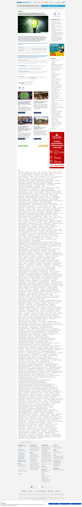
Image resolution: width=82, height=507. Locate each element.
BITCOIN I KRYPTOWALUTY (56, 87)
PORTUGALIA (32, 180)
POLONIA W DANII (28, 429)
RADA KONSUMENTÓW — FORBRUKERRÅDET (31, 290)
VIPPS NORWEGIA (31, 257)
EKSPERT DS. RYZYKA (21, 438)
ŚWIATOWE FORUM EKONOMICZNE (23, 180)
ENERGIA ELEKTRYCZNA (44, 32)
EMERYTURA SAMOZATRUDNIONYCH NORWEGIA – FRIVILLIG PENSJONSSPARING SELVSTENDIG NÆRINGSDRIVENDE (35, 385)
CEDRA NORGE (41, 432)
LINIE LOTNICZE (54, 88)
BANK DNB (60, 217)
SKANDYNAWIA (42, 193)
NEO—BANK (27, 179)
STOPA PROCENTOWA (57, 271)
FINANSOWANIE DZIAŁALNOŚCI (33, 223)
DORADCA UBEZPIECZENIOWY (34, 327)
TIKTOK (42, 237)
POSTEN (27, 297)
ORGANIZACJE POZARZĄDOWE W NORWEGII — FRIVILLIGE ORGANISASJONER (29, 324)
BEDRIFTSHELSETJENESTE (57, 317)
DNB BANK (25, 257)
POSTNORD (42, 314)
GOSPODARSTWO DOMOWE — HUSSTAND (24, 189)
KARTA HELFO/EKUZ (44, 307)
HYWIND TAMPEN (54, 214)
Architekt (43, 477)
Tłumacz (43, 474)
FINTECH (36, 176)
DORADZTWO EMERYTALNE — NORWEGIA (36, 405)
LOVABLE (50, 307)
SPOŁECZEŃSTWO (54, 75)
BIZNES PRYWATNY (47, 395)
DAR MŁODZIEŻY (31, 277)
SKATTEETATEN (20, 257)
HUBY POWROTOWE (21, 264)
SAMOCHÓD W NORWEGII (58, 210)
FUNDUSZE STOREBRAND (54, 254)
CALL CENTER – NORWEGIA (22, 401)
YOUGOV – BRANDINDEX (39, 257)
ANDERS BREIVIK (34, 226)
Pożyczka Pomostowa (34, 464)
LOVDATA (19, 297)
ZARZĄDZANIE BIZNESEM (56, 89)
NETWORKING (59, 291)
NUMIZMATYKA (61, 284)
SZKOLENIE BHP (42, 371)
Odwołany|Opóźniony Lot (58, 457)
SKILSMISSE (54, 251)
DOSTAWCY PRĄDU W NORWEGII (55, 244)
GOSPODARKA (54, 76)
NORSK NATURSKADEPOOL (39, 341)
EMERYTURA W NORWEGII (56, 86)
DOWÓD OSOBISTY (21, 267)
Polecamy (39, 2)
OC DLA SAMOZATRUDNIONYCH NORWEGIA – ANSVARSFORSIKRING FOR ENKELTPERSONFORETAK (32, 382)
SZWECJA (51, 216)
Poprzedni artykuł (23, 145)
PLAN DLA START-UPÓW (34, 287)
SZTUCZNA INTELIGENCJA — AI (57, 307)
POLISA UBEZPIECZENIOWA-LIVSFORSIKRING (37, 179)
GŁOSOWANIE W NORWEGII (45, 273)
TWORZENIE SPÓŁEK (26, 287)
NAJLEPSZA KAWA (52, 425)
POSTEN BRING (32, 297)
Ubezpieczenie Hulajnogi (46, 463)
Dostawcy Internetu (57, 446)
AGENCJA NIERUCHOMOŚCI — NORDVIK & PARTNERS (26, 341)
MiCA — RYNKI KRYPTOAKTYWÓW (55, 402)
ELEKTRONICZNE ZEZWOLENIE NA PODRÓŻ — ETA (49, 351)
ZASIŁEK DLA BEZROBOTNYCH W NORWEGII (38, 374)
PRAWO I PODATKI (60, 207)
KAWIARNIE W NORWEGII (22, 426)
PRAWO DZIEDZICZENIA (33, 261)
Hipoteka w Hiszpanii (34, 468)
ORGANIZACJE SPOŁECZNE (56, 122)
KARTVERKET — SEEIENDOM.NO (32, 281)
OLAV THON (51, 243)
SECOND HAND (57, 187)
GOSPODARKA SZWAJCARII (42, 362)
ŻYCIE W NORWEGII (55, 126)
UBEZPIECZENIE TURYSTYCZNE (39, 365)
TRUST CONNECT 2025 (35, 355)
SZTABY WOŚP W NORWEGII (43, 247)
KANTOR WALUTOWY (21, 304)
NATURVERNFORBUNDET (22, 234)
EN (64, 2)
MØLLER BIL (26, 288)
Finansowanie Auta (33, 453)
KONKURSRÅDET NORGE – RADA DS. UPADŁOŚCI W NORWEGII (27, 378)
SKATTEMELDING (52, 270)
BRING (23, 297)
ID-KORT (41, 267)
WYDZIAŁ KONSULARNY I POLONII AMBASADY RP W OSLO (34, 274)
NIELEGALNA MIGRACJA (38, 264)
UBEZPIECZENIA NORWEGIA (33, 220)
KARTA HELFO (38, 307)
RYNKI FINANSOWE (55, 119)
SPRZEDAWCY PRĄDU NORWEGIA (52, 321)
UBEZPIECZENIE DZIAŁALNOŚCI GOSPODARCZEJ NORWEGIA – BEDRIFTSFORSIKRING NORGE (31, 381)
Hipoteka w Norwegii (34, 457)
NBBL (50, 196)
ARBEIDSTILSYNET (25, 318)
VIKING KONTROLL (21, 290)
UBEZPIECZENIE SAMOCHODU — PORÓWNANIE (38, 328)
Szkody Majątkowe (57, 464)
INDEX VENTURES (57, 308)
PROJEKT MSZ (47, 428)
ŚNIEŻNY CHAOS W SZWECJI (22, 408)
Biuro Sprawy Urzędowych (58, 469)
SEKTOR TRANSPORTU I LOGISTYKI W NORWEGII (43, 297)
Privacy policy (45, 501)
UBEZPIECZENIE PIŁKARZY (22, 428)
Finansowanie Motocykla (35, 456)
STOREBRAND (41, 220)
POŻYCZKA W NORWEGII (56, 80)
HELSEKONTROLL (45, 318)
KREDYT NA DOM (54, 81)
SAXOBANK (25, 237)
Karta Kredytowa (44, 467)
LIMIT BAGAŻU (42, 311)
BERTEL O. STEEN (20, 288)
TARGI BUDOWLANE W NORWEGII (31, 348)
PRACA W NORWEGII (53, 177)
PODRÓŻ (53, 63)
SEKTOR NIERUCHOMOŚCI (42, 358)
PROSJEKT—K (46, 216)
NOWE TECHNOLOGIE (55, 66)
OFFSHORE (56, 193)
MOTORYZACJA (54, 118)
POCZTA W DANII (57, 392)
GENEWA (28, 361)
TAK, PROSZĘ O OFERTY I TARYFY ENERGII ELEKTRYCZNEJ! (29, 68)
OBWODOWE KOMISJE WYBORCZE (34, 273)
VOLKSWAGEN (45, 217)
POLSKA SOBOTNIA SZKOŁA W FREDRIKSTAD (24, 331)
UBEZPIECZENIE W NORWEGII (27, 173)
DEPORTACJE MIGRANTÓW (47, 263)
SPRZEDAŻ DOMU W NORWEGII (22, 334)
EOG (38, 267)
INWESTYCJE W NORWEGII (22, 317)
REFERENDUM (46, 401)
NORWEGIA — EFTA (29, 399)
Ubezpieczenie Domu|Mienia (44, 451)
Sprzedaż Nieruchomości (35, 447)
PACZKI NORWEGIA (48, 314)
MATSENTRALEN (60, 324)
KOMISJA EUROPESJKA (47, 264)
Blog (42, 2)
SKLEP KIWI (41, 392)
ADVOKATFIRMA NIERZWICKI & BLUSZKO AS (24, 270)
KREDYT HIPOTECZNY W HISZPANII (34, 217)
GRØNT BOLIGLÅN (57, 368)
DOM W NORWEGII (55, 83)
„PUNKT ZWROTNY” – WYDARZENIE (23, 347)
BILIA (30, 288)
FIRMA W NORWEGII (55, 70)
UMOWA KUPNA (30, 291)
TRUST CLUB (60, 352)
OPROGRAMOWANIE (21, 308)
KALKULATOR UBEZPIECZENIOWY (23, 327)
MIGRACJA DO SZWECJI (21, 398)
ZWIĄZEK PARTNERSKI (42, 261)
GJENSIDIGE (51, 220)
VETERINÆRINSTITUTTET (30, 234)
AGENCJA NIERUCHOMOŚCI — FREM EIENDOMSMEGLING (47, 338)
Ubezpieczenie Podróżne (46, 452)
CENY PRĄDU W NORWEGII (43, 250)
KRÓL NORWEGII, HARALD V (47, 223)
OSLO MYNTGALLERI (47, 284)
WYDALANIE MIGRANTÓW (56, 264)
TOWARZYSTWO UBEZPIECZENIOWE (53, 355)
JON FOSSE (58, 216)
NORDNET (19, 314)
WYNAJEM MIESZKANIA (42, 176)
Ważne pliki (58, 491)
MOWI (59, 251)
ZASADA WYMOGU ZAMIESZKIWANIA (23, 432)
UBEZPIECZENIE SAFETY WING (22, 364)
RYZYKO (47, 177)
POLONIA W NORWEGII (54, 428)
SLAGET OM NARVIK (29, 425)
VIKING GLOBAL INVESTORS (22, 227)
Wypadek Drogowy (57, 462)
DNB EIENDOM (28, 280)
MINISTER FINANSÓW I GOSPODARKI (41, 409)
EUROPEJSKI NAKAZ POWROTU (57, 263)
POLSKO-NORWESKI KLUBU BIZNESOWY (51, 352)
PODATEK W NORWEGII (36, 270)
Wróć (20, 11)
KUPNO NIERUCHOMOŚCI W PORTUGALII (24, 226)
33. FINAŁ (50, 247)
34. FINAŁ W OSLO (56, 411)
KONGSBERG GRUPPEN (57, 243)
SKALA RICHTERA (20, 418)
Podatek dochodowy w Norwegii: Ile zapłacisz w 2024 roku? (56, 30)
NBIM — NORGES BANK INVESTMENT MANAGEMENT (25, 193)
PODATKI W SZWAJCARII (30, 402)
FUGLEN (35, 425)
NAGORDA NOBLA (37, 344)
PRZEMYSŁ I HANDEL (37, 399)
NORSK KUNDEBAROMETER (56, 197)
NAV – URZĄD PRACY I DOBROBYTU (23, 261)
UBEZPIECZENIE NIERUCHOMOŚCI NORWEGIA (44, 436)
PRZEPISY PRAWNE (46, 398)
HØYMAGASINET (45, 347)
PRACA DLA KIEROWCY (55, 297)
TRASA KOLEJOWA (46, 418)
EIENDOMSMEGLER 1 (21, 280)
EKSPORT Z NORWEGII (21, 399)
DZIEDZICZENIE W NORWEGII (22, 368)
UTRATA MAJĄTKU (39, 438)
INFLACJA (50, 271)
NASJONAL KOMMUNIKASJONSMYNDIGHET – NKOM (55, 399)
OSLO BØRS (20, 177)
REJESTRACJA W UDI (27, 374)
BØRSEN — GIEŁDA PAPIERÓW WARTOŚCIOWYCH (40, 233)
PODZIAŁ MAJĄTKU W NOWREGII (46, 251)
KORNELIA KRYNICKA (50, 368)
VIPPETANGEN (20, 277)
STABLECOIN (47, 402)
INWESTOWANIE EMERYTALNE (47, 405)
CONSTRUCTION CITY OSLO (22, 419)
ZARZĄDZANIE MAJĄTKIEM (56, 74)
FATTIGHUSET (55, 324)
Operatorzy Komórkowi (57, 447)
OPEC (37, 206)
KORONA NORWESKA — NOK (40, 210)
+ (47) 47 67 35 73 (21, 456)
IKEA (31, 177)
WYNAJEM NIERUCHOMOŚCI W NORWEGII (32, 196)
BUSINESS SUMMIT (47, 274)
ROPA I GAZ (40, 206)
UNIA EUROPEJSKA (55, 94)
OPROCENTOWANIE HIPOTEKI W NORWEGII (24, 301)
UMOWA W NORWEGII (49, 210)
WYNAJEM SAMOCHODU (21, 214)
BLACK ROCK (61, 254)
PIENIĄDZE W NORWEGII (34, 392)
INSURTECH (61, 193)
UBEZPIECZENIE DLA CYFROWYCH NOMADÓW (51, 364)
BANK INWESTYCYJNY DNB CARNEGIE (40, 317)
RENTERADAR (35, 301)
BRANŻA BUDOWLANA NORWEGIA (53, 358)
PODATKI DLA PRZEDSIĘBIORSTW (44, 415)
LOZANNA (32, 361)
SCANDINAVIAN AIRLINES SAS (49, 187)
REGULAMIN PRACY (49, 371)
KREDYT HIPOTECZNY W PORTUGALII (57, 223)
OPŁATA (60, 173)
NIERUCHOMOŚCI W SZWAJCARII (23, 233)
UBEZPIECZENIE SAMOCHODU (57, 100)
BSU (34, 210)
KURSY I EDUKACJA (55, 120)
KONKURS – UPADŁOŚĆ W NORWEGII (42, 375)
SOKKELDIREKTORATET (31, 311)
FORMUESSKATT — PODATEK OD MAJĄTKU (37, 395)
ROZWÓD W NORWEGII (51, 250)
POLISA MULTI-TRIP (52, 304)
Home (34, 2)
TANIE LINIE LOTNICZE (49, 311)
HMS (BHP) (19, 318)
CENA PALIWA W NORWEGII (55, 415)
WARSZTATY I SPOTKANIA (53, 347)
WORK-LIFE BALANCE (31, 206)
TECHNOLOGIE (31, 176)
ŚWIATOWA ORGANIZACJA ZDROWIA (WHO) (24, 200)
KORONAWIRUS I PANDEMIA (56, 106)
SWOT (39, 189)
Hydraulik (43, 473)
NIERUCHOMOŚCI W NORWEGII (57, 65)
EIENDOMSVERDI (55, 196)
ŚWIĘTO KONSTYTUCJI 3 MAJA (39, 277)
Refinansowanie (33, 461)
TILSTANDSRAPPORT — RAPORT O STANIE (48, 334)
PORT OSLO (25, 277)
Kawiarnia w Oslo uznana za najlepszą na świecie (40, 102)
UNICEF (19, 325)
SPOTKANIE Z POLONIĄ (41, 294)
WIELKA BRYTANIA (27, 240)
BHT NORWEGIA (49, 317)
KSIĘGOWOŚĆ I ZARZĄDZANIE (57, 111)
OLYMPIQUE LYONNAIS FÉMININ (41, 422)
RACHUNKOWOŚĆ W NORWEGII (32, 227)
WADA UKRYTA (43, 288)
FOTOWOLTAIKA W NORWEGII (22, 217)
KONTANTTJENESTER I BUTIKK (56, 391)
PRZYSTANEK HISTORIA (21, 425)
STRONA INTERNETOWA (35, 308)
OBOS (55, 216)
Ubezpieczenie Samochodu (46, 446)
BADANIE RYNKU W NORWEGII (36, 203)
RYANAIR (37, 311)
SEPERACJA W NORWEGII (22, 251)
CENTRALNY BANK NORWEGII (43, 271)
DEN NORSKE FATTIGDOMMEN (46, 324)
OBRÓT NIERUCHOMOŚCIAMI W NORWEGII (24, 203)
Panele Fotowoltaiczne (57, 452)
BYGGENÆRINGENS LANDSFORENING (31, 230)
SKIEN (54, 291)
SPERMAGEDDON (30, 435)
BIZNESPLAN (43, 189)
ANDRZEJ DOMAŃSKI (52, 409)
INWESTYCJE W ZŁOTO (40, 254)
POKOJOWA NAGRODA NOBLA (45, 344)
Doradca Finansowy (45, 481)
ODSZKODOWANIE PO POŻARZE (23, 436)
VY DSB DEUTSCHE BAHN (34, 418)
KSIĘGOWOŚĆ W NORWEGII (56, 93)
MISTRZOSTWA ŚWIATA (21, 254)
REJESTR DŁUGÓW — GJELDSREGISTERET (40, 183)
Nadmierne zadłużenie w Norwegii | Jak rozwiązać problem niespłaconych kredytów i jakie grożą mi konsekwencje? (57, 38)
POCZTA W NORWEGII (26, 314)
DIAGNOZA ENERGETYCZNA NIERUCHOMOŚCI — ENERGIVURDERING (42, 200)
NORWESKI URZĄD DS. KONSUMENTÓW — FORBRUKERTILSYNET (49, 290)
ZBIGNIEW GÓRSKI (55, 328)
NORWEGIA (53, 129)
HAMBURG (40, 418)
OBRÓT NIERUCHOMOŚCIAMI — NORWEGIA (24, 284)
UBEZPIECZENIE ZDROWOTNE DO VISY (51, 365)
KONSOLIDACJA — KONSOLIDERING (34, 190)
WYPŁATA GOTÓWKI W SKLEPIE (46, 391)
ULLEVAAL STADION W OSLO (22, 422)
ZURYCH (19, 361)
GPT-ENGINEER (42, 308)
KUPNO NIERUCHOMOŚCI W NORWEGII (37, 224)
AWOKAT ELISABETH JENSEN (22, 213)
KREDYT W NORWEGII (55, 60)
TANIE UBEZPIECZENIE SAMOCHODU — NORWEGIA (45, 325)
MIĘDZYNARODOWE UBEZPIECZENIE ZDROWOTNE (25, 365)
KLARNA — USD (38, 402)
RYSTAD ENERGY (59, 301)
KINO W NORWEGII (42, 230)
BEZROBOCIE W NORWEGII (30, 260)
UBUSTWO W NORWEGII (32, 325)
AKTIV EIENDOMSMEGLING (22, 281)
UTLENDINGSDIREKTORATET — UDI (56, 372)
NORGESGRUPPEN (26, 392)
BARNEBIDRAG (29, 251)
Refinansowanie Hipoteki (35, 466)
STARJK (29, 237)
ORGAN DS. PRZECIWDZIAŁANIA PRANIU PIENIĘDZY (49, 234)
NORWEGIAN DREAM (21, 207)
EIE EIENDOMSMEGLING (35, 280)
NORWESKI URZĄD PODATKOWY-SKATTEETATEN (44, 207)
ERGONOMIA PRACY (53, 318)
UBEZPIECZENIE (55, 217)
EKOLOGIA (36, 193)
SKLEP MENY (51, 392)
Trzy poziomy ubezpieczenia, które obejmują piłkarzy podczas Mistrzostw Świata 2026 (24, 103)
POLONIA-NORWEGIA (21, 260)
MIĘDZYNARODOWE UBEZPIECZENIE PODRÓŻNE (36, 364)
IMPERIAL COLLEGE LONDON (22, 435)
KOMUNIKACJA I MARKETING (56, 117)
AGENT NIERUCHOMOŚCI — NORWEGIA (56, 281)
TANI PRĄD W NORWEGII (41, 321)
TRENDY (43, 177)
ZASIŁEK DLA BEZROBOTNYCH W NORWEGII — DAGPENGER (26, 375)
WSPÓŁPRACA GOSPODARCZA (38, 411)
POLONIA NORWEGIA (36, 412)
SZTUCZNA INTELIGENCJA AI (22, 206)
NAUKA (40, 177)
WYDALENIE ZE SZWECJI (30, 398)
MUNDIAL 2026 (41, 426)
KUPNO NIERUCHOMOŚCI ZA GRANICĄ (24, 224)
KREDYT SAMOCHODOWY (50, 227)
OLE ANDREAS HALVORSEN (54, 226)
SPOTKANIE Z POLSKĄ (48, 253)
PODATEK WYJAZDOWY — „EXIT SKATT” (51, 230)
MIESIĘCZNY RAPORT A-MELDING (58, 371)
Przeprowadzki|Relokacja (58, 458)
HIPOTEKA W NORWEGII (56, 113)
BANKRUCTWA (35, 358)
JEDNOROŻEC (28, 308)
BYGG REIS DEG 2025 (21, 348)
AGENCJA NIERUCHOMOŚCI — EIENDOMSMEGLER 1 (43, 337)
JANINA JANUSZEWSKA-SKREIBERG (49, 257)
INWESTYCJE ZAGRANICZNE (48, 411)
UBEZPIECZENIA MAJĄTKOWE (57, 64)
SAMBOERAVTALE (38, 263)
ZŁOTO (52, 176)
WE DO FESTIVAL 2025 (58, 345)
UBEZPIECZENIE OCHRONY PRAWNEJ (39, 291)
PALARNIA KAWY (40, 425)
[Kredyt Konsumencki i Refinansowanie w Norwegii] (57, 150)
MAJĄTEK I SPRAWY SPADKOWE (22, 250)
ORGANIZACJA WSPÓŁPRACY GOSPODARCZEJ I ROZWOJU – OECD (27, 300)
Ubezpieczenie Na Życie (46, 456)
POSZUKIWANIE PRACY (43, 260)
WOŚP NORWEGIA (43, 412)
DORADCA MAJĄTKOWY (31, 263)
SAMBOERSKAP (56, 261)
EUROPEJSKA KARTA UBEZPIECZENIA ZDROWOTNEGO (26, 307)
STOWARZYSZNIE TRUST (53, 354)
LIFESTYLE (53, 72)
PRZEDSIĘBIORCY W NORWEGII (56, 395)
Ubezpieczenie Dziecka (46, 457)
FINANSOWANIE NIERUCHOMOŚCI (37, 284)
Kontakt (51, 2)
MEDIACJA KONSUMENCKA (22, 291)
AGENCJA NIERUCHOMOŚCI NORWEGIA (38, 331)
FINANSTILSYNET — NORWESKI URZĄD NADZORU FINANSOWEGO (34, 197)
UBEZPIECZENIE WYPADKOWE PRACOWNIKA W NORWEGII (26, 372)
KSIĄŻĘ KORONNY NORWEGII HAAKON (57, 274)
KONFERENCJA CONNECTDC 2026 (56, 418)
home (18, 8)
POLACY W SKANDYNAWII (52, 429)
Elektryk (43, 472)
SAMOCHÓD (55, 173)
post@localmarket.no (28, 84)
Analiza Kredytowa (33, 460)
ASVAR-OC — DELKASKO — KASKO (38, 173)
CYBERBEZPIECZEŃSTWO (22, 210)
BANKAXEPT (20, 392)
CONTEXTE (19, 287)
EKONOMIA (53, 77)
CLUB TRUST (61, 213)
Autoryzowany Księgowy (46, 479)
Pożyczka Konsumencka (34, 465)
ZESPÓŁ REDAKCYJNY (29, 81)
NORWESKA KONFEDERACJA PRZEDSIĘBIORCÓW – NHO (26, 409)
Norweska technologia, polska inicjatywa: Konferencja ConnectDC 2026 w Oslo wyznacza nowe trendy (25, 129)
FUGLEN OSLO (46, 425)
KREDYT (50, 217)
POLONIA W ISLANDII (44, 429)
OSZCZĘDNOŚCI (29, 210)
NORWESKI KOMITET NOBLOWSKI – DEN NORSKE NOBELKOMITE (27, 345)
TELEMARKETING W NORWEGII (32, 401)
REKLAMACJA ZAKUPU (42, 287)
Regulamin (50, 491)
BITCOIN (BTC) (56, 311)
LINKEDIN (54, 206)
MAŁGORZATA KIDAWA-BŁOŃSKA (32, 294)
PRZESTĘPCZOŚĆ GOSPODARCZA (38, 216)
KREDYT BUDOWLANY (37, 186)
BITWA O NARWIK (50, 422)
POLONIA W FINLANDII (36, 429)
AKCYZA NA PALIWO (35, 415)
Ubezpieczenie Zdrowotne (46, 459)
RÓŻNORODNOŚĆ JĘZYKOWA (44, 361)
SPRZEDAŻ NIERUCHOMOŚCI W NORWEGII (51, 213)
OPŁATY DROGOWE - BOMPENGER (44, 244)
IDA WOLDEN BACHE (42, 300)
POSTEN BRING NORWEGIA (35, 314)
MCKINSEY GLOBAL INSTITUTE (58, 200)
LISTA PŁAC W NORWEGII (49, 374)
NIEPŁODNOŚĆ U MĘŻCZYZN (39, 435)
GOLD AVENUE (47, 254)
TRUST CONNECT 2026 (31, 419)
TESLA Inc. (43, 186)
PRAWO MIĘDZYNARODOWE (33, 250)
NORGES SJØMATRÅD (59, 233)
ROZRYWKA (35, 177)
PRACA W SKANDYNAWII (56, 78)
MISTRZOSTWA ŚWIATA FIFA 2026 (49, 426)
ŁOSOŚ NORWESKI (51, 233)
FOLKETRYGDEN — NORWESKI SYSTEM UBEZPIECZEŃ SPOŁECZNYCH (28, 371)
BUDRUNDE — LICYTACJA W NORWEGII (34, 334)
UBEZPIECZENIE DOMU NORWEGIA (56, 435)
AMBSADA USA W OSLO (21, 415)
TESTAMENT (20, 263)
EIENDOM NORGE (20, 197)
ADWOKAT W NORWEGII (56, 112)
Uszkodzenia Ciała (56, 463)
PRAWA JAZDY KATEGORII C (22, 298)
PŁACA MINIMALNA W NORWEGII (23, 243)
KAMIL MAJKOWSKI (45, 354)
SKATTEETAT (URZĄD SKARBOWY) (23, 271)
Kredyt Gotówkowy (33, 459)
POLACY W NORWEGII (50, 294)
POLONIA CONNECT (40, 428)
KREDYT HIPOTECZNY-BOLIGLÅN (23, 176)
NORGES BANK (57, 180)
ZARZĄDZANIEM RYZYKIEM (56, 123)
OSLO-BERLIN (27, 418)
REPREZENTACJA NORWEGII (32, 428)
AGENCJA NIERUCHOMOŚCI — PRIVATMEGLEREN (40, 335)
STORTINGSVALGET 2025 (55, 314)
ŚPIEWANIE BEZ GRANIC (21, 294)
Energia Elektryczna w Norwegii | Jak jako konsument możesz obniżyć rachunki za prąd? (44, 8)
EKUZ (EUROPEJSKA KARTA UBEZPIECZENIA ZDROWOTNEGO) (38, 243)
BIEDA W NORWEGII (25, 325)
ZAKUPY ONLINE (54, 102)
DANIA (30, 233)
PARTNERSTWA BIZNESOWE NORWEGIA (24, 355)
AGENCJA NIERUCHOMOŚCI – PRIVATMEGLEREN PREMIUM (36, 368)
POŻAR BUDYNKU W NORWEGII (30, 438)
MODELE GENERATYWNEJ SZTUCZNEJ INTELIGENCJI (40, 388)
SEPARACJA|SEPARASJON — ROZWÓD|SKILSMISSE (48, 190)
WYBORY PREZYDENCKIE (54, 273)
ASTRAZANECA (59, 190)
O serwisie (46, 2)
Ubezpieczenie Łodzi (45, 449)
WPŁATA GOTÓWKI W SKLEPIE (36, 391)
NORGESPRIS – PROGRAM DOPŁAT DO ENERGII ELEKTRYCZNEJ (27, 321)
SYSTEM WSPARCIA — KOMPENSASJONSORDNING (25, 186)
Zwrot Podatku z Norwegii (58, 456)
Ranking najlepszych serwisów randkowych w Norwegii (57, 27)
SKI (32, 267)
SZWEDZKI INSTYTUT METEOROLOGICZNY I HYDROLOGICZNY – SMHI (38, 408)
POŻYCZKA (19, 173)
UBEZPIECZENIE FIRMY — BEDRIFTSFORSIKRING (54, 183)
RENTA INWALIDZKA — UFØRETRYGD (50, 267)
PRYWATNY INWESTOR (34, 432)
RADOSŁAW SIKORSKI (50, 412)
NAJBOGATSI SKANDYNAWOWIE (23, 190)
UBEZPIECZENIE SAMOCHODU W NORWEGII (46, 327)
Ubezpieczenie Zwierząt (46, 455)
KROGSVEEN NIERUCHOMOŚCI (44, 280)
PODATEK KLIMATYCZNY (21, 402)
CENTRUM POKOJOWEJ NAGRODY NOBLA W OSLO (46, 345)
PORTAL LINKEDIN (51, 260)
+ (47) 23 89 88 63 (21, 449)
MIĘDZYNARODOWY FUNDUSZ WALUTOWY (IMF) (25, 183)
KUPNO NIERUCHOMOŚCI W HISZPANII (49, 224)
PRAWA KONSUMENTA (36, 288)
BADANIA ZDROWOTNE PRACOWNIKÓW (36, 318)
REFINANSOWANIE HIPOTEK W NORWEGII (44, 301)
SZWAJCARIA (54, 207)
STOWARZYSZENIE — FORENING (30, 207)
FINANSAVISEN (30, 298)
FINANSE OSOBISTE (26, 177)
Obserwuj (19, 89)
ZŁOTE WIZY (46, 206)
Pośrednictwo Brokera (34, 450)
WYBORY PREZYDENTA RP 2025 (22, 273)
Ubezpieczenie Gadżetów (46, 460)
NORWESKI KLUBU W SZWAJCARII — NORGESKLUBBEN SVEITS (27, 362)
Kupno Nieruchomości (34, 446)
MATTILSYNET (38, 234)
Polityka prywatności (40, 491)
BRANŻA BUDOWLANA (21, 230)
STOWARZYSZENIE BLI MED (39, 253)
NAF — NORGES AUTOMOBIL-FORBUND (52, 288)
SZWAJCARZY (40, 401)
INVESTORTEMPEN (30, 317)
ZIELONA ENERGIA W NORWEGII (52, 419)
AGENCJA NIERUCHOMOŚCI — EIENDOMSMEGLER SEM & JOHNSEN (27, 338)
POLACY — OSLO (20, 354)
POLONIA (53, 127)
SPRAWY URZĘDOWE (21, 179)
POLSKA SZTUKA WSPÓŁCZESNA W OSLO (36, 347)
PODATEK (51, 173)
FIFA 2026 (36, 426)
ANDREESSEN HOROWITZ (50, 308)
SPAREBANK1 (46, 220)
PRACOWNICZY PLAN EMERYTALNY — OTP (43, 372)
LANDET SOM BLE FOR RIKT (22, 311)
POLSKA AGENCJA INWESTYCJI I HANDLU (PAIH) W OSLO (45, 348)
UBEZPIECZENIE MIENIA (32, 436)
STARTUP (53, 101)
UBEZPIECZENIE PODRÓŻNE (56, 104)
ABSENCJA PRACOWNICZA (36, 237)
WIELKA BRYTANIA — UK (21, 352)
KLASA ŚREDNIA (20, 240)
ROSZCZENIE (46, 341)
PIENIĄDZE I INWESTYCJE (56, 69)
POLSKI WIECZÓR (49, 291)
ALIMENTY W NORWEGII (36, 251)
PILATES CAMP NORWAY (48, 237)
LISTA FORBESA (54, 92)
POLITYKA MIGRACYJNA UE (30, 264)
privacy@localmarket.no (22, 461)
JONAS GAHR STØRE (29, 247)
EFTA (35, 267)
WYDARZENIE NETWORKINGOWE (36, 354)
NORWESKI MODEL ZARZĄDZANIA (50, 432)
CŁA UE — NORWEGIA (60, 398)
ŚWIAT (49, 176)
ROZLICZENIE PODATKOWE (34, 271)
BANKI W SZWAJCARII (50, 362)
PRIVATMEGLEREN (53, 280)
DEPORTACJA (53, 398)
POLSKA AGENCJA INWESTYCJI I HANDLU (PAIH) (25, 411)
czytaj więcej (21, 112)
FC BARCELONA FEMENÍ (31, 422)
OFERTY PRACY (34, 189)
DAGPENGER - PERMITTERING (49, 180)
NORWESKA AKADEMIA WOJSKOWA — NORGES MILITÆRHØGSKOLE (28, 244)
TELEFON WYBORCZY (21, 274)
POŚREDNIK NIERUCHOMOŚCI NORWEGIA (52, 331)
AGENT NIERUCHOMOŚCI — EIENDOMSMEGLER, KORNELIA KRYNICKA (37, 214)
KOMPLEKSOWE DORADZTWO (22, 223)
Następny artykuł (43, 145)
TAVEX (40, 223)
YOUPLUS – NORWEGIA (43, 355)
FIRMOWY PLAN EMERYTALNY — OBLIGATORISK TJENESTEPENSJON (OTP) (28, 187)
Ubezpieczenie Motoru (46, 447)
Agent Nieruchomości (45, 476)
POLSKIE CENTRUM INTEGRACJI (57, 253)
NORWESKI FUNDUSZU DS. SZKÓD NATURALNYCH (25, 344)
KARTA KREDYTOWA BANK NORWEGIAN (42, 304)
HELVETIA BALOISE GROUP (57, 436)
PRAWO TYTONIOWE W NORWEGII (23, 405)
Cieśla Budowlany (44, 478)
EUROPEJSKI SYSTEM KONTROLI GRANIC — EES (33, 351)
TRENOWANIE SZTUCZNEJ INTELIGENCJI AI (24, 388)
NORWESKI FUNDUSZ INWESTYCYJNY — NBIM (52, 277)
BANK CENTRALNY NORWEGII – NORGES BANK (53, 300)
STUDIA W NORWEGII (21, 247)
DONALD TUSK (36, 247)
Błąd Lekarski (55, 466)
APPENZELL (24, 361)
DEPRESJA (37, 260)
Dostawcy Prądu (56, 451)
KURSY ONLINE (57, 260)
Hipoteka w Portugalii (34, 469)
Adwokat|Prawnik (44, 470)
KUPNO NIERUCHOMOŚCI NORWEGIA (44, 281)
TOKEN (42, 402)
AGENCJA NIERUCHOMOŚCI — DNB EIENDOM (24, 335)
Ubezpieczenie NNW (45, 453)
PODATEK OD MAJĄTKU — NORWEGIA (23, 395)
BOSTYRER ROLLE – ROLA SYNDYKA (54, 375)
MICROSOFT (20, 237)
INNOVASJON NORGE (37, 298)
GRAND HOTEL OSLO (54, 284)
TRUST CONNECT (26, 354)
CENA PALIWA (29, 415)
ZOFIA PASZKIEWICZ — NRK (53, 388)
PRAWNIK (24, 263)
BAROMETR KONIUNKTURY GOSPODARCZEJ (24, 358)
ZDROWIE (53, 105)
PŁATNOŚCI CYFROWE (42, 227)
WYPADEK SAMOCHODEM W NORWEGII (24, 328)
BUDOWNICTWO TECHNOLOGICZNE (41, 419)
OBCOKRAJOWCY (27, 267)
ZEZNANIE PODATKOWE (44, 270)
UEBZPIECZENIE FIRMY (55, 82)
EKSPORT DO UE (43, 399)
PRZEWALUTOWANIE (29, 304)
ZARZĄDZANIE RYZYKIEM (39, 180)
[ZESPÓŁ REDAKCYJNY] (21, 83)
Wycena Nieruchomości (34, 449)
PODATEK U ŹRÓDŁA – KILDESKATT (43, 226)
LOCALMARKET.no (48, 197)
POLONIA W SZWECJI (21, 429)
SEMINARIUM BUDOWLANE (59, 348)
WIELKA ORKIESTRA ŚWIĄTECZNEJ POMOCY (24, 412)
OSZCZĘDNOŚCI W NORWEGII (30, 254)
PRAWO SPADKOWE (50, 261)
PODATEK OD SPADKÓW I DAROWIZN (55, 401)
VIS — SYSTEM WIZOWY (21, 351)
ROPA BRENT (42, 213)
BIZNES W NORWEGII (55, 114)
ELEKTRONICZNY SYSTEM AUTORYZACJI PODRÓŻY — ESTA (35, 352)
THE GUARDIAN (47, 435)
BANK (52, 71)
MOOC (50, 206)
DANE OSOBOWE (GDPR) (58, 176)
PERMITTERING (20, 374)
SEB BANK (53, 301)
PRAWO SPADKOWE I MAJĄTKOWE (33, 213)
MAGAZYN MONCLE (30, 426)
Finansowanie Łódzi (34, 455)
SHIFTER (43, 298)
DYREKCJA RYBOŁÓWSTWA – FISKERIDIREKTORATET (25, 253)
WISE (34, 304)
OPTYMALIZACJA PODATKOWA (36, 240)
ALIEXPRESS (60, 230)
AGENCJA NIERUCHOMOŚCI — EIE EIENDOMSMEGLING (26, 337)
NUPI (41, 217)
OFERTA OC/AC (49, 328)
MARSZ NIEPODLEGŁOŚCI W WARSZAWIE (24, 391)
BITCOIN (42, 187)
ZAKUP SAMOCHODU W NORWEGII (52, 287)
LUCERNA (37, 361)
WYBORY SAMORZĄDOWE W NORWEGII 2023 (24, 216)
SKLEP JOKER (46, 392)
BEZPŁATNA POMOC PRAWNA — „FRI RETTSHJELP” (50, 203)
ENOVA (50, 214)
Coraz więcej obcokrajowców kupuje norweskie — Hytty (40, 127)
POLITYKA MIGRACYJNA (38, 398)
